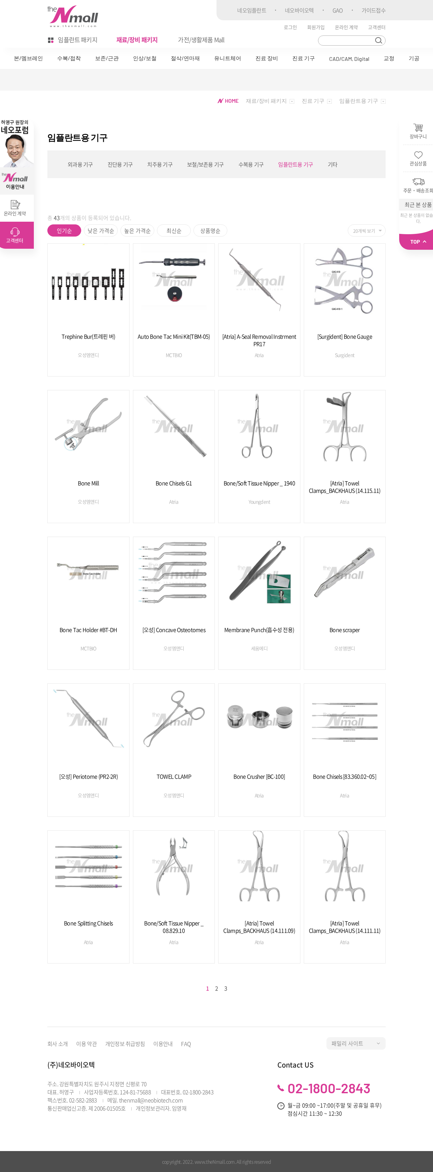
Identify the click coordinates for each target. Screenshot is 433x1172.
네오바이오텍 (299, 10)
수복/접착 (69, 58)
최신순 (174, 230)
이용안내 (163, 1044)
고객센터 (377, 27)
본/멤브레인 (28, 58)
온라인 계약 (346, 27)
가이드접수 (374, 10)
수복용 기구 (251, 164)
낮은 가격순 (101, 230)
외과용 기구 (80, 164)
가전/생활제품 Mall (201, 39)
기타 (333, 164)
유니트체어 (227, 58)
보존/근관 (107, 58)
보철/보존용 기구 (205, 164)
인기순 (64, 230)
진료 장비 (266, 58)
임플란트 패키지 (77, 39)
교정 (389, 58)
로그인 (290, 27)
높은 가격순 (137, 230)
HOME (231, 100)
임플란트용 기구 (295, 164)
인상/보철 (145, 58)
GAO (338, 10)
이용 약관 (86, 1044)
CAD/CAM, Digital (349, 58)
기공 (414, 58)
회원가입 (316, 27)
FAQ (186, 1044)
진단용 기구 (120, 164)
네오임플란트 (251, 10)
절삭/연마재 (185, 58)
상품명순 (210, 230)
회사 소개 (57, 1044)
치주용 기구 (160, 164)
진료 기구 (303, 58)
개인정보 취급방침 (125, 1044)
